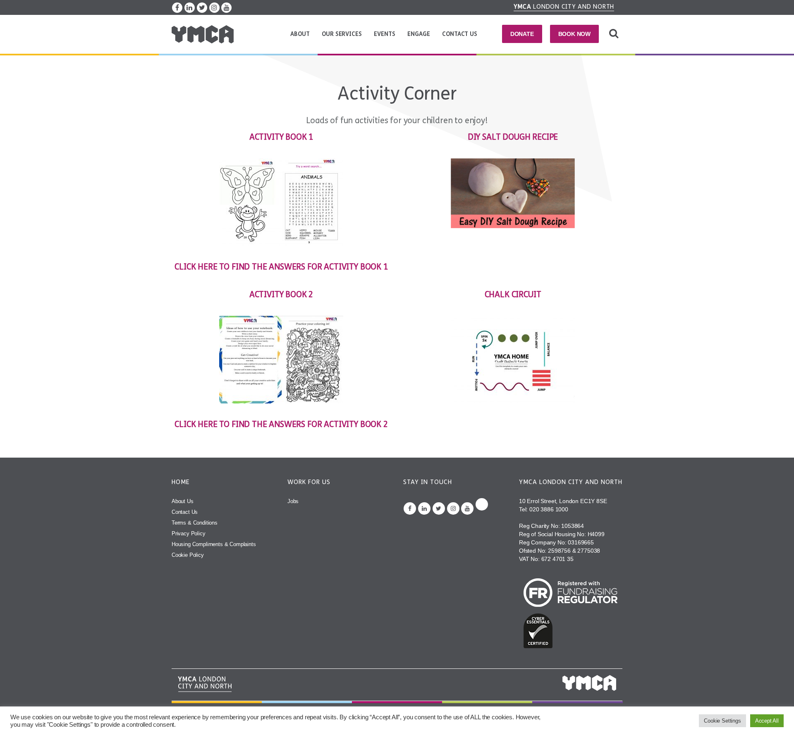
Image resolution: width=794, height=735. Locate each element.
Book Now (574, 34)
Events (384, 34)
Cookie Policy (188, 555)
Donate (522, 34)
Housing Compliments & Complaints (214, 544)
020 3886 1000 (548, 509)
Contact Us (459, 34)
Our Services (341, 34)
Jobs (293, 501)
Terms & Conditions (195, 523)
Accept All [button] (767, 721)
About (299, 34)
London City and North (564, 6)
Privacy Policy (189, 533)
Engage (418, 34)
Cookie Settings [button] (722, 721)
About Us (183, 501)
